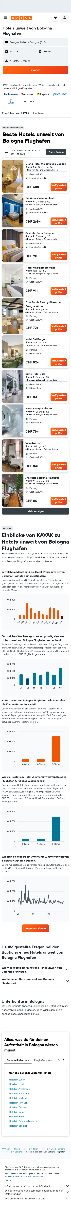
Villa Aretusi (32, 443)
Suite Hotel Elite (35, 373)
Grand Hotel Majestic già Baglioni (46, 163)
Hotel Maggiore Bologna (40, 267)
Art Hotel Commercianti (39, 198)
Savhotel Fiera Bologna (39, 233)
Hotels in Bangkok (18, 1125)
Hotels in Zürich (17, 1079)
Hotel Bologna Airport (38, 408)
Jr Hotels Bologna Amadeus (42, 477)
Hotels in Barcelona (19, 1093)
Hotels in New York (18, 1102)
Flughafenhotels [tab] (43, 1060)
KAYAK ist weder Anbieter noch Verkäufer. (29, 1186)
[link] (35, 928)
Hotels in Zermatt (18, 1107)
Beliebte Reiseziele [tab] (18, 1060)
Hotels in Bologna (14, 1151)
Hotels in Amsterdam (19, 1088)
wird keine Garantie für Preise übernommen (24, 1176)
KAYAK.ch (6, 1149)
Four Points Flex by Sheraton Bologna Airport (43, 304)
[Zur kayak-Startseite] (21, 18)
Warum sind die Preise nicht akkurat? (26, 1198)
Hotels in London (17, 1084)
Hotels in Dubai (16, 1111)
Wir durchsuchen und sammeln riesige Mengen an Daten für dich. (34, 1192)
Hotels (17, 1149)
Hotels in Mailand (18, 1098)
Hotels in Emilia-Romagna (53, 1149)
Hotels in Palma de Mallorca (23, 1121)
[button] (5, 17)
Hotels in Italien (31, 1149)
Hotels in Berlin (16, 1116)
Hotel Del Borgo (35, 339)
